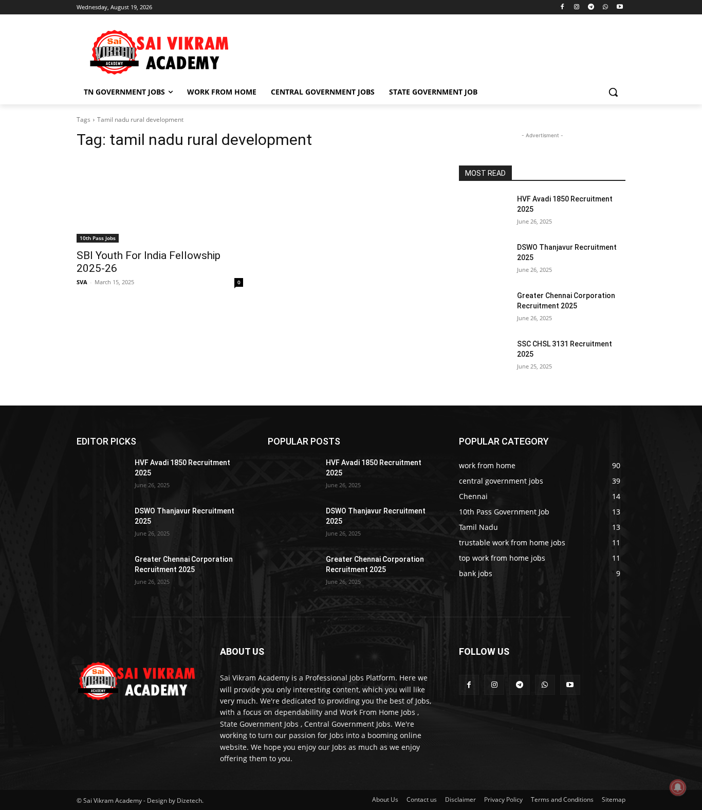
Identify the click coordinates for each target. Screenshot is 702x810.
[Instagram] (577, 7)
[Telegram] (591, 7)
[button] (613, 92)
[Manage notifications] (678, 787)
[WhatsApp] (605, 7)
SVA (82, 282)
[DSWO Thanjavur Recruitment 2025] (484, 260)
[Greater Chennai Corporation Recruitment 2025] (484, 308)
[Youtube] (619, 7)
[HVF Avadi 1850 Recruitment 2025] (484, 211)
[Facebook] (562, 7)
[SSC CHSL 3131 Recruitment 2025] (484, 356)
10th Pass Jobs (98, 238)
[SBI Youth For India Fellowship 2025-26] (160, 201)
